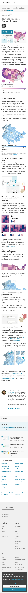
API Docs (4, 569)
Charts (3, 526)
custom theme (12, 246)
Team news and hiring (20, 479)
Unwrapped (4, 484)
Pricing (3, 533)
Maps (16, 476)
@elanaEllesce (11, 392)
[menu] (25, 2)
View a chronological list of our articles (7, 493)
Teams (16, 538)
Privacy (16, 543)
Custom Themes (19, 529)
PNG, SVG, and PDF (14, 339)
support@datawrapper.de (8, 378)
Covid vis (17, 466)
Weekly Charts (5, 487)
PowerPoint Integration (20, 548)
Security (17, 546)
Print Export (17, 533)
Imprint (16, 572)
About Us (17, 557)
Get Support (7, 514)
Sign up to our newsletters (8, 427)
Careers (16, 562)
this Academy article (17, 373)
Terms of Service (19, 569)
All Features (18, 526)
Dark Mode (17, 531)
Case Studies (5, 536)
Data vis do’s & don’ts (6, 471)
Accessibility (18, 541)
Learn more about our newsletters (19, 493)
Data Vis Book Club (6, 468)
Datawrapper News (5, 14)
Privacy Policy (18, 564)
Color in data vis (5, 466)
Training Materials (6, 567)
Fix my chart (4, 474)
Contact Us (6, 516)
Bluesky (18, 408)
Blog (15, 3)
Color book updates (19, 463)
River (3, 562)
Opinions (4, 479)
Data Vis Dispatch (19, 468)
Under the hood (18, 481)
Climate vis (4, 463)
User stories (17, 484)
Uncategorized (5, 481)
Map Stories (4, 476)
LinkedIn (11, 408)
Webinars (4, 564)
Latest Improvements (20, 559)
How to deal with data (19, 474)
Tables (3, 531)
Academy (4, 559)
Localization (18, 536)
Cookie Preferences (19, 567)
